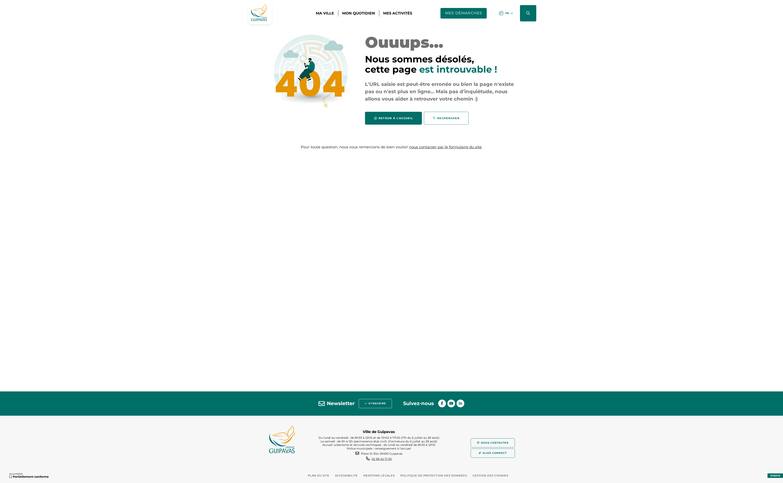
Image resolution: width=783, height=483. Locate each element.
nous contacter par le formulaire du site (445, 147)
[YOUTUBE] (451, 403)
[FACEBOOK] (442, 403)
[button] (528, 13)
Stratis (775, 475)
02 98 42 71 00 (382, 459)
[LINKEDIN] (460, 403)
